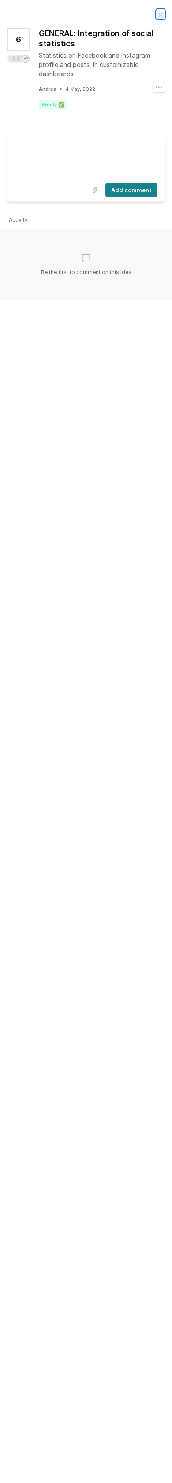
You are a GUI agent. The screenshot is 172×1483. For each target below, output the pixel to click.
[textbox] (86, 156)
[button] (18, 59)
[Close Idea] (160, 14)
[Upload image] (95, 190)
